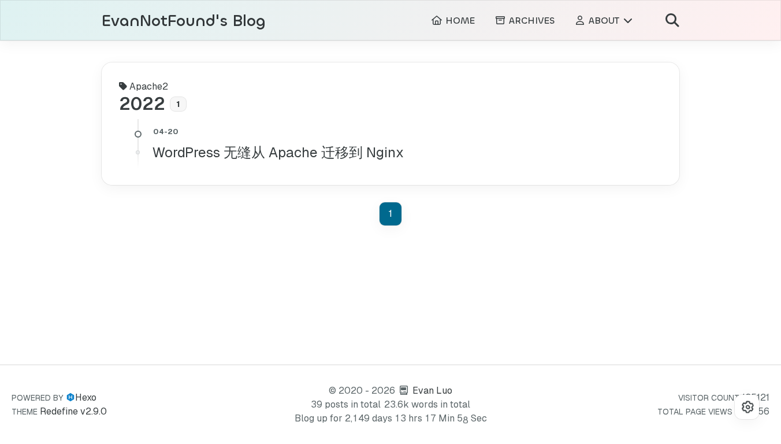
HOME (458, 20)
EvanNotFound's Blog (184, 21)
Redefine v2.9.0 (73, 411)
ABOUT (604, 20)
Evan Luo (432, 390)
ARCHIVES (530, 20)
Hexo (85, 397)
